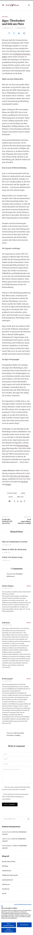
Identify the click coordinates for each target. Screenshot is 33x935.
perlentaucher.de (7, 880)
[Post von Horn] (12, 5)
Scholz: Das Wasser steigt (12, 557)
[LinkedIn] (19, 33)
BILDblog (5, 866)
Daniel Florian (6, 870)
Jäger (23, 493)
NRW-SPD (20, 497)
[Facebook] (9, 33)
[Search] (29, 5)
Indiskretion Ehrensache (10, 875)
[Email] (24, 33)
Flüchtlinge (12, 493)
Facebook (24, 482)
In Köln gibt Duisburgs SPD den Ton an (7, 521)
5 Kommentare (20, 28)
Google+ (8, 484)
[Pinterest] (24, 501)
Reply (29, 586)
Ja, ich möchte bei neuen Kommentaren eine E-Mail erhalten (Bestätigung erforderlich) (15, 796)
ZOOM (4, 893)
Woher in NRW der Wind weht (14, 549)
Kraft (11, 497)
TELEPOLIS (5, 889)
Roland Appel (7, 679)
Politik (5, 16)
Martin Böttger (6, 845)
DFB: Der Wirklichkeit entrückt (14, 542)
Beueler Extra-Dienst (8, 861)
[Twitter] (14, 33)
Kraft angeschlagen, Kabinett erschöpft (24, 521)
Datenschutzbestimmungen (23, 904)
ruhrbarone (6, 884)
